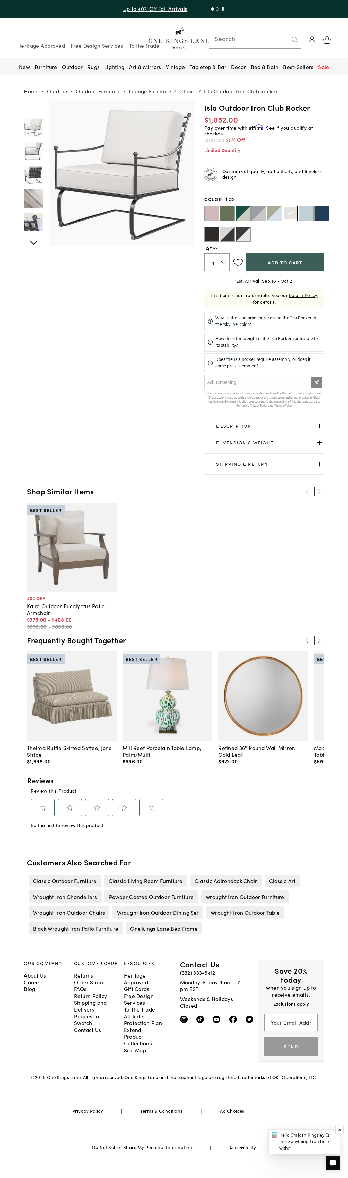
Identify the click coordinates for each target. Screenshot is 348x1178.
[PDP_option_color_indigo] (321, 213)
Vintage (175, 66)
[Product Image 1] (33, 151)
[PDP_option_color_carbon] (211, 234)
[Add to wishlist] (238, 262)
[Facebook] (234, 1019)
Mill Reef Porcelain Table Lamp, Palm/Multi (162, 751)
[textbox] (217, 262)
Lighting (114, 66)
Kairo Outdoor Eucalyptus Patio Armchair (66, 609)
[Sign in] (312, 39)
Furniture (46, 66)
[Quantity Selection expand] (224, 262)
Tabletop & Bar (208, 66)
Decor (238, 66)
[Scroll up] (33, 238)
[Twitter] (251, 1019)
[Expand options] (319, 426)
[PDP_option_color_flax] (290, 213)
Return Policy (303, 295)
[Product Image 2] (33, 174)
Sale (323, 66)
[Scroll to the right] (319, 491)
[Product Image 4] (33, 222)
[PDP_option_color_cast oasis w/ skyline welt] (274, 213)
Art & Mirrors (145, 66)
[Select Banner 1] (217, 9)
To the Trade (144, 45)
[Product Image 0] (33, 127)
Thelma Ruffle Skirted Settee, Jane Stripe (69, 751)
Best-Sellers (298, 66)
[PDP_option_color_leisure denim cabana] (258, 213)
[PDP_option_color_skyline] (306, 213)
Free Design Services (97, 45)
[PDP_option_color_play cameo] (211, 213)
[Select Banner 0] (212, 9)
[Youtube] (218, 1019)
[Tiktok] (201, 1019)
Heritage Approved (41, 45)
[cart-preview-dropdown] (327, 40)
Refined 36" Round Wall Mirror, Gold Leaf (256, 751)
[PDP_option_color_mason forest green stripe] (243, 213)
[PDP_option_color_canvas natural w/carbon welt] (227, 234)
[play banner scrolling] (223, 9)
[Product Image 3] (33, 198)
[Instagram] (185, 1019)
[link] (264, 426)
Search (225, 38)
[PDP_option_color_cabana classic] (243, 234)
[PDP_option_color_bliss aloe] (227, 213)
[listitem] (65, 881)
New (24, 66)
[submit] (295, 40)
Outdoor (72, 66)
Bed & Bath (265, 66)
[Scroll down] (33, 107)
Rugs (93, 66)
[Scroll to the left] (306, 491)
